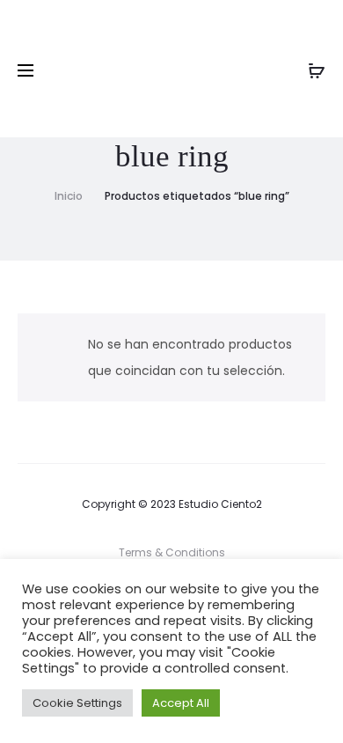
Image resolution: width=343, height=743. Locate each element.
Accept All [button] (180, 703)
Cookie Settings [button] (77, 703)
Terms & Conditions (172, 552)
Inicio (69, 195)
